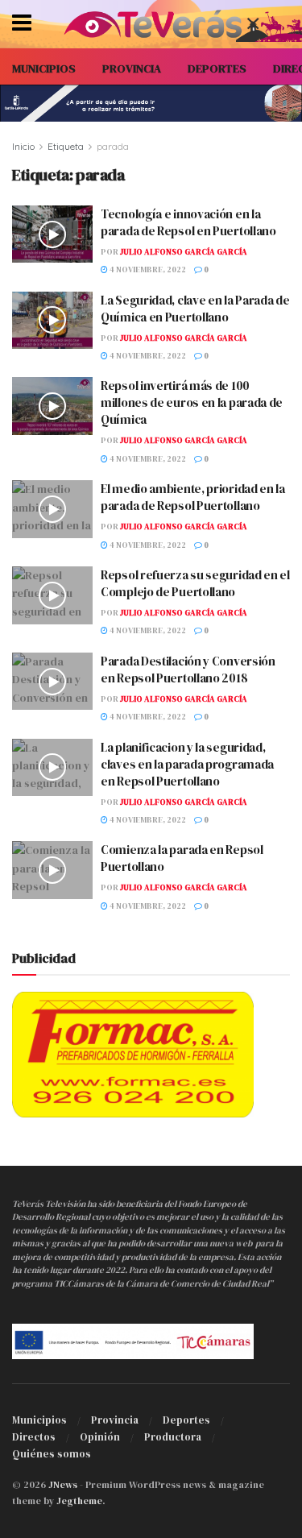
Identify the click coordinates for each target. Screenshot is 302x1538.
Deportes (186, 1420)
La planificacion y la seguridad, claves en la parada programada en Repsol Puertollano (187, 764)
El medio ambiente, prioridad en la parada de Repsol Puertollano (193, 497)
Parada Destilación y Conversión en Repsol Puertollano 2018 (188, 669)
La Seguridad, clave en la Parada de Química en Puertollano (195, 308)
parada (113, 146)
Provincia (115, 1420)
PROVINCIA (131, 68)
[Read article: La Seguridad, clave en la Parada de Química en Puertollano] (52, 321)
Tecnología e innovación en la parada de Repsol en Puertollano (188, 222)
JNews (62, 1484)
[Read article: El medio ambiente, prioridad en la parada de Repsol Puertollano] (52, 509)
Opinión (100, 1437)
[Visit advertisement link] (151, 103)
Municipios (39, 1420)
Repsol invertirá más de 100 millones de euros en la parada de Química (192, 402)
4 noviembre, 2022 (147, 269)
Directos (34, 1437)
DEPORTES (217, 68)
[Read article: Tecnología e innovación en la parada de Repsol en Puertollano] (52, 234)
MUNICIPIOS (44, 68)
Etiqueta (66, 146)
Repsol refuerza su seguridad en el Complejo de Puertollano (195, 583)
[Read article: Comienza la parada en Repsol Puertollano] (52, 870)
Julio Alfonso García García (183, 252)
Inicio (23, 146)
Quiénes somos (51, 1454)
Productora (172, 1437)
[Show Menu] (21, 24)
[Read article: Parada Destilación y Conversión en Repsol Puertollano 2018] (52, 682)
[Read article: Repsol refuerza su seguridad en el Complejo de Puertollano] (52, 595)
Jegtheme (79, 1500)
